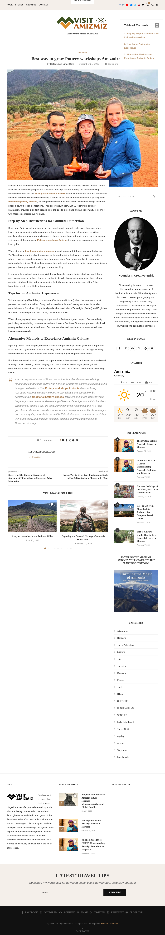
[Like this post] (63, 440)
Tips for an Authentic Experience (137, 46)
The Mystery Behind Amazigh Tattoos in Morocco (147, 444)
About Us (31, 5)
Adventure (122, 631)
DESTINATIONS (125, 708)
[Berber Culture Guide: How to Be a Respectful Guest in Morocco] (124, 536)
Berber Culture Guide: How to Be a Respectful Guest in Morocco (146, 536)
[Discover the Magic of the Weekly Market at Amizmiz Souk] (124, 491)
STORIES (122, 715)
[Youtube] (127, 4)
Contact (43, 5)
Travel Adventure (125, 645)
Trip (119, 659)
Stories (19, 5)
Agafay (120, 736)
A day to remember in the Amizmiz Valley (32, 536)
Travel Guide (123, 729)
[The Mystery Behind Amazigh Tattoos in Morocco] (124, 445)
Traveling (121, 666)
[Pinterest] (139, 4)
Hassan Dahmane (109, 923)
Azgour (120, 743)
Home (10, 5)
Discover (121, 673)
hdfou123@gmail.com (62, 64)
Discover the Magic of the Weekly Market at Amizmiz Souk (147, 489)
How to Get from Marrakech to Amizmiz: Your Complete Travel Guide (145, 512)
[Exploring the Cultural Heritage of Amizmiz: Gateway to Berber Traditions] (84, 516)
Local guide (123, 757)
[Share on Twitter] (70, 440)
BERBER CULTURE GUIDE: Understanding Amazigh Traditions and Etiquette (147, 466)
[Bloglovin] (143, 4)
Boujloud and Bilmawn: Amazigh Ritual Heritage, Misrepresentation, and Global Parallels (93, 800)
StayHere (122, 750)
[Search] (152, 4)
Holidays (121, 638)
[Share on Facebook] (66, 440)
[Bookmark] (156, 4)
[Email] (131, 4)
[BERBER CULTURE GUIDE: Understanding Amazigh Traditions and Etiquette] (124, 465)
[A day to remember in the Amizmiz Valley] (32, 516)
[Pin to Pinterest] (73, 440)
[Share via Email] (77, 440)
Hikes (120, 694)
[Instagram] (123, 4)
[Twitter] (135, 4)
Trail (119, 687)
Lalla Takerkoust (125, 722)
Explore (121, 652)
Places (120, 680)
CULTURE (122, 701)
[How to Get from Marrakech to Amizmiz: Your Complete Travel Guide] (124, 510)
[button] (12, 524)
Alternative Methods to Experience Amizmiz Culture (139, 56)
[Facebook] (120, 4)
